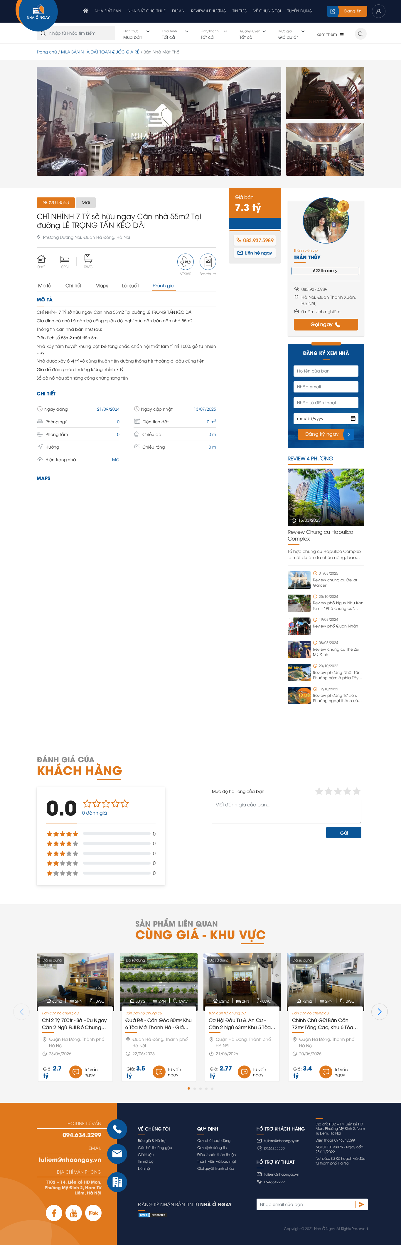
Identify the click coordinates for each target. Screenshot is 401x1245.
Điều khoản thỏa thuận (216, 1154)
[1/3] (159, 121)
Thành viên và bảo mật (216, 1161)
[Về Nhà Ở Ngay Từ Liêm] (85, 11)
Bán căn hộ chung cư (60, 1012)
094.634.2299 (82, 1134)
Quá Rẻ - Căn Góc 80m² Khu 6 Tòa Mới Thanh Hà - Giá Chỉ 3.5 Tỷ (158, 1024)
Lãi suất (130, 285)
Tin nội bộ (146, 1161)
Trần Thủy (307, 257)
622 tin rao (323, 270)
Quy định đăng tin (212, 1147)
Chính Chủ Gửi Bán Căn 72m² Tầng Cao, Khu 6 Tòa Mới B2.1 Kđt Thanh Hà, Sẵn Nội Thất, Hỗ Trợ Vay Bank (323, 1024)
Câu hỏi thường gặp (155, 1147)
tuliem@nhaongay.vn (70, 1159)
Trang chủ (47, 51)
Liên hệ (144, 1168)
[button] (189, 1088)
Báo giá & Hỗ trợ (152, 1140)
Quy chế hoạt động (213, 1140)
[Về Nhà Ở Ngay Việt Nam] (37, 16)
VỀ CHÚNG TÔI (267, 10)
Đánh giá (163, 285)
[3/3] (325, 149)
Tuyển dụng (299, 10)
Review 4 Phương (208, 10)
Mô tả (44, 285)
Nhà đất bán (108, 10)
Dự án (178, 10)
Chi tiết (73, 285)
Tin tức (239, 10)
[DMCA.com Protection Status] (252, 1214)
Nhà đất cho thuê (147, 10)
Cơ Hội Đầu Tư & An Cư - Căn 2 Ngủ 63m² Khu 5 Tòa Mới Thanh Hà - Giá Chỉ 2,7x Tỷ (241, 1024)
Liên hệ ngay (258, 252)
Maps (101, 285)
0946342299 (274, 1148)
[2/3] (325, 93)
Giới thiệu (146, 1154)
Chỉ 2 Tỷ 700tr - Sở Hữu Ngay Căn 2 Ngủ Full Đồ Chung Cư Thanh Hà (74, 1024)
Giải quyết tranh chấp (215, 1168)
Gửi (344, 832)
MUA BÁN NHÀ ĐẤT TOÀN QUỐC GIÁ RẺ (100, 51)
